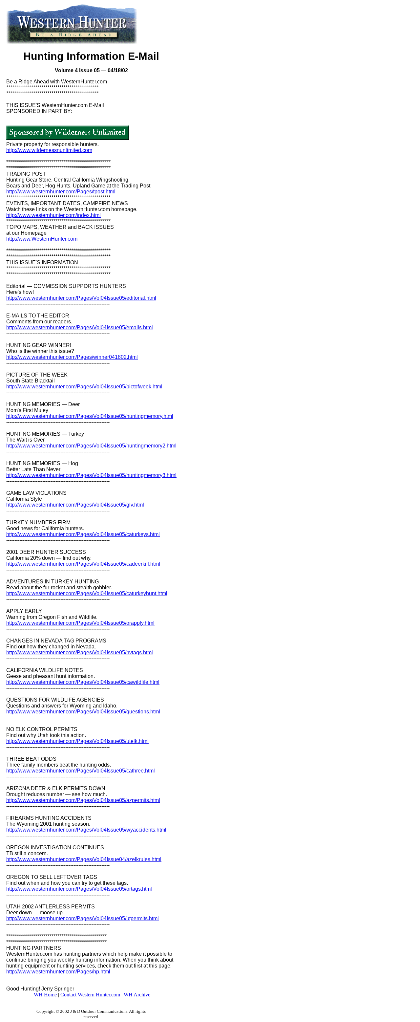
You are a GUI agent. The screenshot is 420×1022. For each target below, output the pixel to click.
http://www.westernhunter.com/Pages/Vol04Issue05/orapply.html (80, 623)
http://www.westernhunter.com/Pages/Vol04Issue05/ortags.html (79, 889)
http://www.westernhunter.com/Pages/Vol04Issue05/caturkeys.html (83, 534)
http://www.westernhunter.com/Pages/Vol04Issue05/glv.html (75, 505)
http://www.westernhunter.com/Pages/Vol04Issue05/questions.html (83, 711)
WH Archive (137, 994)
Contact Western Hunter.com (90, 994)
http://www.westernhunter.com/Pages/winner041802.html (72, 357)
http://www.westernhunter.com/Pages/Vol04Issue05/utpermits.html (82, 918)
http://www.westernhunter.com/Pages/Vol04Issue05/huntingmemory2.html (91, 445)
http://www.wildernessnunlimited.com (49, 150)
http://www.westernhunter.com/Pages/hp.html (58, 971)
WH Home (45, 994)
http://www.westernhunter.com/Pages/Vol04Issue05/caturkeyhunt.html (86, 593)
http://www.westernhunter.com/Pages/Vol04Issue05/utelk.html (77, 741)
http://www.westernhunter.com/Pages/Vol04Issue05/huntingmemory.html (89, 416)
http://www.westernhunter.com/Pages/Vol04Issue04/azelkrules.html (83, 859)
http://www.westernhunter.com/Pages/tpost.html (61, 191)
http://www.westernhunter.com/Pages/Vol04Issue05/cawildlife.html (82, 682)
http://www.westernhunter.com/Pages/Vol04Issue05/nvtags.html (79, 652)
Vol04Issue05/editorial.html (124, 298)
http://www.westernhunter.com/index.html (53, 215)
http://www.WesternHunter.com (41, 239)
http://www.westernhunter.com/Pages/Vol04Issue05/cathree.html (80, 770)
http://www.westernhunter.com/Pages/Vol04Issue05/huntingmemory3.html (91, 475)
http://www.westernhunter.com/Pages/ (49, 298)
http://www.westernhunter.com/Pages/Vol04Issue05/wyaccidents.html (86, 830)
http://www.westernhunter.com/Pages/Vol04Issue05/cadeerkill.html (83, 564)
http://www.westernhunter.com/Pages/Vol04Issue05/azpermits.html (83, 800)
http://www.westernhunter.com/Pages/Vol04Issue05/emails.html (79, 327)
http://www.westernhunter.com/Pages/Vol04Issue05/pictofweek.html (84, 386)
